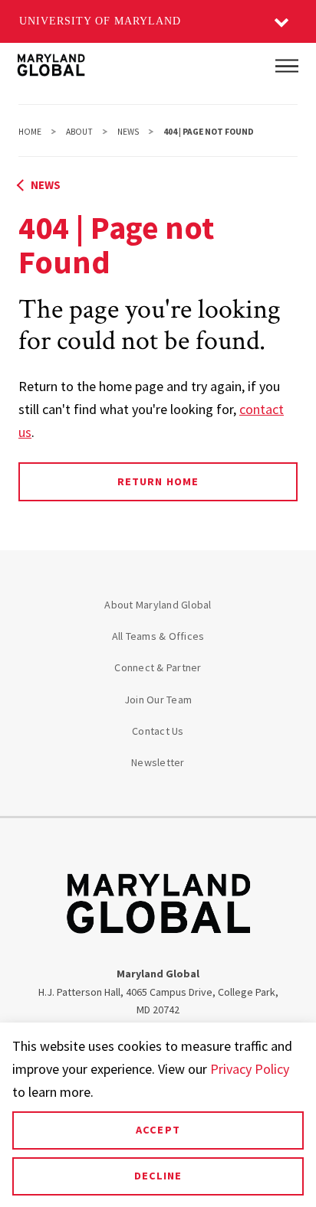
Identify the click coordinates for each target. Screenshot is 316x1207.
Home (29, 131)
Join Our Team (158, 699)
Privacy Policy (249, 1069)
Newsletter (158, 762)
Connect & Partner (157, 667)
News (128, 131)
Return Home (157, 481)
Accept (157, 1130)
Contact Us (158, 731)
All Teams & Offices (158, 636)
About (79, 131)
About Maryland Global (157, 605)
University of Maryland (100, 21)
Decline (158, 1176)
